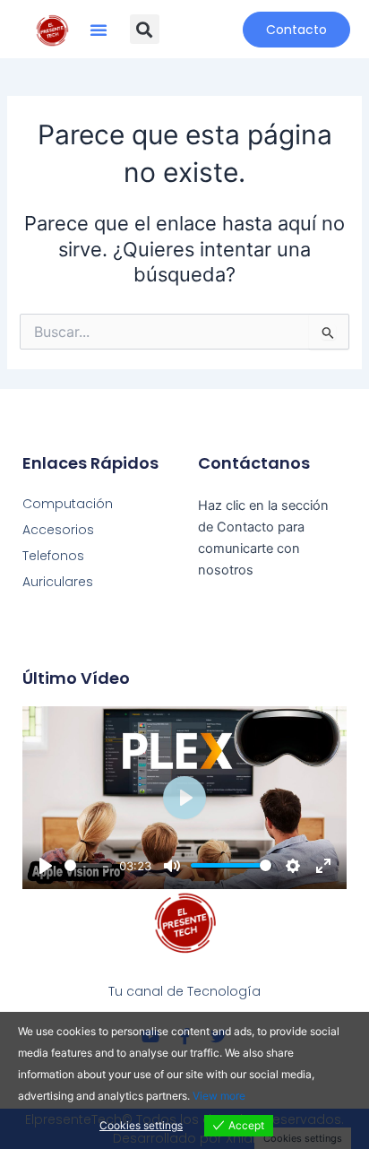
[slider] (88, 865)
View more (219, 1095)
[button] (98, 29)
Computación (67, 504)
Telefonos (53, 556)
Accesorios (58, 530)
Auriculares (57, 582)
